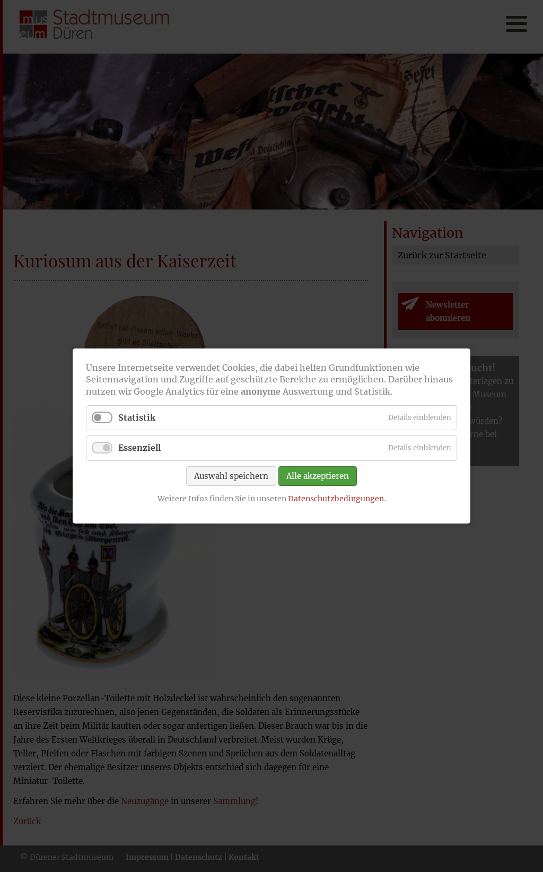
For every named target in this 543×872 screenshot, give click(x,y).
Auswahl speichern (231, 475)
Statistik (136, 417)
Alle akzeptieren (317, 475)
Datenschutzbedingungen (336, 498)
